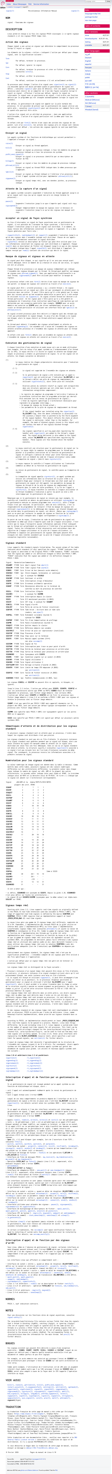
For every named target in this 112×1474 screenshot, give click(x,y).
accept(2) (32, 1146)
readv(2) (25, 1120)
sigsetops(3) (34, 1396)
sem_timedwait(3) (57, 1170)
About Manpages (19, 4)
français (88, 67)
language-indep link (93, 14)
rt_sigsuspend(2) (34, 1068)
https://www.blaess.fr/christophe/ (29, 1414)
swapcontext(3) (14, 1398)
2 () (89, 96)
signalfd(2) (12, 242)
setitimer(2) (48, 1387)
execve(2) (28, 125)
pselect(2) (52, 1211)
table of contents (92, 26)
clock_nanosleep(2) (37, 1215)
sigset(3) (23, 1396)
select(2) (41, 1211)
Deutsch (88, 58)
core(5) (28, 72)
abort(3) (44, 565)
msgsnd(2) (47, 1213)
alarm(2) (44, 568)
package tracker (91, 17)
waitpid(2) (50, 1144)
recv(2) (51, 1146)
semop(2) (56, 1213)
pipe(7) (40, 612)
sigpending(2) (22, 326)
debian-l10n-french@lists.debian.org (41, 1448)
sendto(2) (28, 1148)
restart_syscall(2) (16, 1387)
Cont (7, 78)
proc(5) (67, 1334)
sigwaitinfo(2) (13, 235)
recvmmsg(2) (73, 1146)
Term (7, 58)
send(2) (19, 1148)
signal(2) (72, 84)
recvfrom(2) (61, 1146)
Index (9, 4)
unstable (10, 7)
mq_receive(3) (49, 1157)
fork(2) (27, 123)
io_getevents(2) (14, 1217)
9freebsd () (91, 110)
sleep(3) (21, 1221)
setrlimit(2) (34, 670)
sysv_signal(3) (28, 1398)
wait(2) (10, 1144)
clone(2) (19, 1385)
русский (88, 81)
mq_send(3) (10, 1159)
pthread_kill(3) (12, 165)
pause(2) (9, 201)
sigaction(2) (59, 84)
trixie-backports (91, 39)
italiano (88, 71)
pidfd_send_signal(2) (15, 154)
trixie (87, 35)
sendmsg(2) (40, 1148)
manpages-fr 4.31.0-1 (38, 1459)
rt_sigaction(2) (33, 1058)
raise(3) (9, 143)
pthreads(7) (52, 929)
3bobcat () (92, 100)
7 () (88, 106)
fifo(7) (18, 1142)
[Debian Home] (3, 4)
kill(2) (9, 148)
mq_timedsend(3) (25, 1159)
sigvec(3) (45, 1396)
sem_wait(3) (42, 1170)
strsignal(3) (67, 1396)
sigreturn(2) (55, 459)
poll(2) (23, 1211)
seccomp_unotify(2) (41, 1234)
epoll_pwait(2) (12, 1211)
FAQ (30, 4)
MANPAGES (9, 1)
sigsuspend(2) (11, 206)
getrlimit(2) (29, 1385)
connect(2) (42, 1146)
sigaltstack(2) (34, 108)
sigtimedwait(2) (28, 235)
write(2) (34, 1120)
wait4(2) (28, 1144)
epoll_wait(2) (63, 1209)
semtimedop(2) (69, 1213)
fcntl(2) (23, 1155)
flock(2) (42, 1153)
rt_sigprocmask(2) (34, 1063)
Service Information (41, 4)
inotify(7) (45, 1174)
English (88, 61)
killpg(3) (10, 161)
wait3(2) (19, 1144)
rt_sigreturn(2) (33, 1066)
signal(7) (10, 11)
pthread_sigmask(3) (30, 273)
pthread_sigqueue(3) (49, 1394)
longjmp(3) (35, 1394)
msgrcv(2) (37, 1213)
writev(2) (44, 1120)
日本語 (87, 74)
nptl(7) (55, 1398)
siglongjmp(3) (68, 500)
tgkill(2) (10, 172)
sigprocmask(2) (25, 275)
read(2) (9, 246)
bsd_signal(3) (13, 1394)
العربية (87, 54)
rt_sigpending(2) (34, 1060)
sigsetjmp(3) (63, 516)
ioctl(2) (54, 1120)
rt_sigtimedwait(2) (35, 1071)
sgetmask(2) (73, 1387)
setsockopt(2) (42, 1193)
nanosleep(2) (52, 1215)
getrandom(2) (12, 1166)
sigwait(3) (43, 235)
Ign (7, 63)
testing (87, 42)
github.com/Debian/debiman (29, 1470)
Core (7, 67)
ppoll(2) (31, 1211)
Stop (7, 74)
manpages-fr (18, 7)
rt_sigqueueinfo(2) (33, 1387)
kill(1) (11, 1385)
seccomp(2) (37, 641)
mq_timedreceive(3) (65, 1157)
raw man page (90, 20)
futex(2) (32, 1161)
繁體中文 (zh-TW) (92, 87)
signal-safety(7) (15, 1317)
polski (87, 77)
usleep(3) (65, 1215)
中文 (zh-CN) (90, 84)
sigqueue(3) (11, 178)
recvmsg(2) (10, 1148)
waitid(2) (37, 1144)
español (88, 64)
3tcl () (90, 103)
